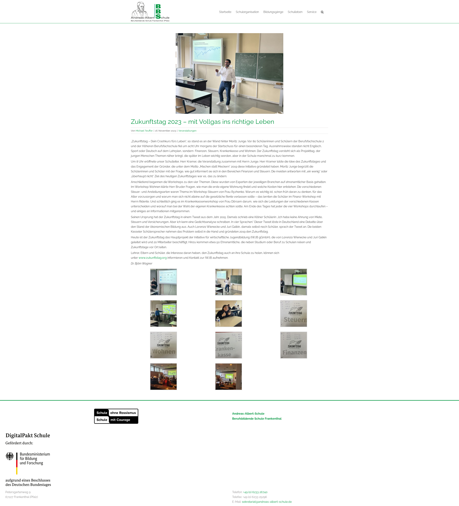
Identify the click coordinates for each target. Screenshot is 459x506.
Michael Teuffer (144, 130)
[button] (322, 11)
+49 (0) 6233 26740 (255, 492)
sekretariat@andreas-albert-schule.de (267, 501)
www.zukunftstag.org (153, 257)
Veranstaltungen (187, 130)
